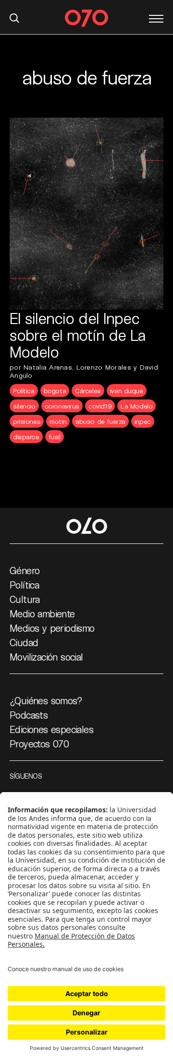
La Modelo (136, 406)
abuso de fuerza (100, 421)
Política (24, 390)
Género (24, 570)
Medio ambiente (42, 613)
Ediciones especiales (51, 729)
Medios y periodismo (52, 628)
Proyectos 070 (39, 743)
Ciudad (24, 642)
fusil (55, 437)
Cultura (25, 599)
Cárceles (88, 390)
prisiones (26, 421)
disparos (26, 437)
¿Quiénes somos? (46, 700)
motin (57, 421)
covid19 (99, 406)
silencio (24, 406)
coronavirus (62, 406)
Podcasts (29, 715)
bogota (55, 390)
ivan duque (126, 390)
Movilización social (46, 656)
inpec (143, 421)
